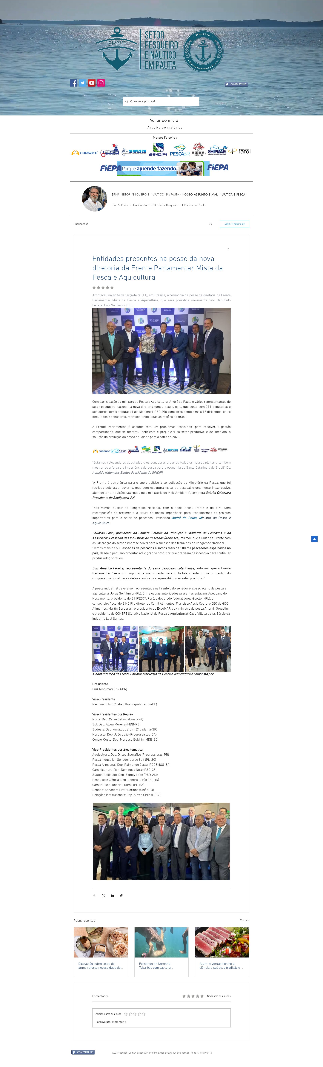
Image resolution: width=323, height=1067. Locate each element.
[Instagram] (101, 83)
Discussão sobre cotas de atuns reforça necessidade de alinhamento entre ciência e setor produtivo (99, 966)
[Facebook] (73, 83)
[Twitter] (82, 83)
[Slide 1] (161, 108)
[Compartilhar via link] (121, 895)
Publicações (81, 224)
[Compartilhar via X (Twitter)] (103, 895)
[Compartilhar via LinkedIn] (112, 895)
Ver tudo (244, 920)
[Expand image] (115, 649)
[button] (211, 224)
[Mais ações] (228, 249)
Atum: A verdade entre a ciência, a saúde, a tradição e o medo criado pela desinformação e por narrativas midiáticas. (222, 966)
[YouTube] (92, 83)
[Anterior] (12, 57)
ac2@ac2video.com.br (177, 1048)
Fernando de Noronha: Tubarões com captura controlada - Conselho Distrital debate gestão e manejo (161, 966)
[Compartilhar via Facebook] (94, 895)
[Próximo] (310, 57)
